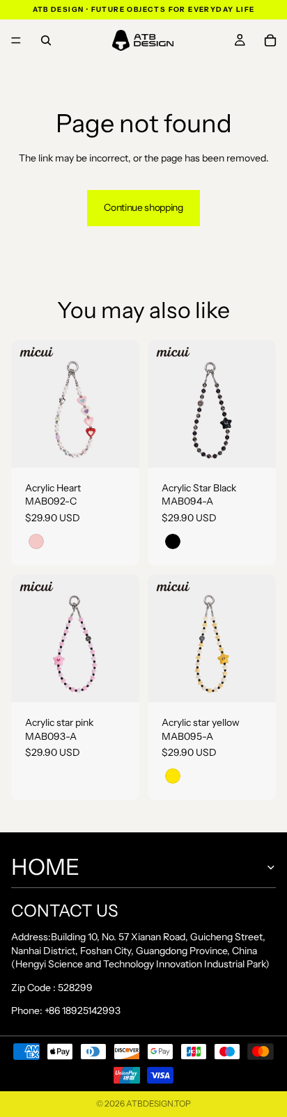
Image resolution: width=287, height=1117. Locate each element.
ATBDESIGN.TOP (158, 1103)
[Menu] (16, 40)
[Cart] (270, 40)
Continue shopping (143, 207)
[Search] (46, 40)
